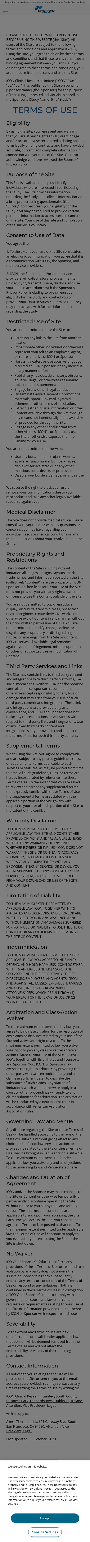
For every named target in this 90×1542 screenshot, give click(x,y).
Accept (45, 1518)
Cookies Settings (45, 1532)
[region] (45, 1501)
